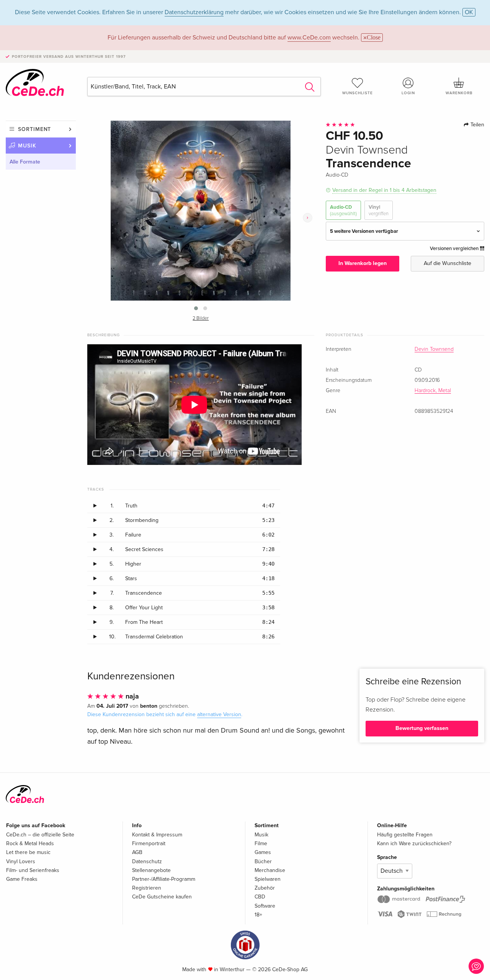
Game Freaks (22, 879)
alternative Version (219, 714)
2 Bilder (201, 318)
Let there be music (28, 852)
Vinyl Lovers (20, 861)
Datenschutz (147, 861)
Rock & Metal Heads (30, 843)
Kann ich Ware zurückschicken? (414, 843)
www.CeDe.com (309, 37)
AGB (137, 852)
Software (265, 906)
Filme (261, 843)
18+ (258, 914)
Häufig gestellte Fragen (405, 834)
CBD (260, 896)
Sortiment (34, 129)
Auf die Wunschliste (447, 263)
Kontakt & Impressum (157, 834)
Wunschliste (357, 93)
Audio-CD (343, 210)
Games (263, 852)
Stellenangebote (151, 870)
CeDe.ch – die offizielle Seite (40, 834)
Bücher (263, 861)
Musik (27, 145)
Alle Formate (25, 162)
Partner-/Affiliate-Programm (163, 879)
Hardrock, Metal (433, 390)
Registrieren (146, 888)
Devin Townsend (434, 349)
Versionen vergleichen (455, 248)
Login (408, 93)
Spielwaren (268, 879)
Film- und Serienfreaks (32, 870)
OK (469, 12)
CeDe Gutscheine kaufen (162, 896)
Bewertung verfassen (421, 728)
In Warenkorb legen (362, 263)
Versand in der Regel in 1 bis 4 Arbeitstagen (384, 190)
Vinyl (379, 210)
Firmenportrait (148, 843)
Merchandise (270, 870)
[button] (196, 308)
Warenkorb (459, 93)
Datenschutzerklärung (194, 12)
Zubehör (265, 888)
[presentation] (307, 218)
